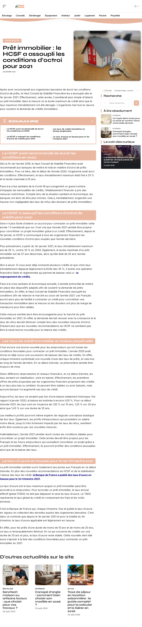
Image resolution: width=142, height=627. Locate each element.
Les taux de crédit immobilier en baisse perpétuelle (69, 130)
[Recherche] (129, 6)
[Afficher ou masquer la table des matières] (66, 121)
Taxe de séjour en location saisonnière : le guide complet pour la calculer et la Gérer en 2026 (80, 601)
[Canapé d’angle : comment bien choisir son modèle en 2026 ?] (48, 575)
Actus (71, 589)
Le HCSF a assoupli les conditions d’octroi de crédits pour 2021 (23, 137)
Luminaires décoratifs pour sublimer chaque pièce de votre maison (119, 159)
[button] (138, 90)
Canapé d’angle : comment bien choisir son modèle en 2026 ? (48, 598)
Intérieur (40, 589)
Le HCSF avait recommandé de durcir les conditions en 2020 (25, 130)
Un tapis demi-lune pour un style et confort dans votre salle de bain (126, 120)
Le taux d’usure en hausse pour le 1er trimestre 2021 (71, 138)
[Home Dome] (19, 6)
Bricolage (8, 589)
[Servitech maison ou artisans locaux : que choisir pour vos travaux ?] (15, 575)
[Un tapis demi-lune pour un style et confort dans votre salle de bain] (106, 119)
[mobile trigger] (5, 6)
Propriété (12, 40)
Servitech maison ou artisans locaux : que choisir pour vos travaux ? (15, 600)
